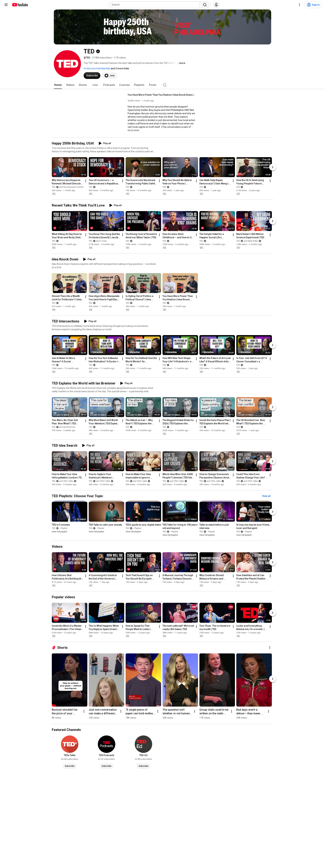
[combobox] (155, 5)
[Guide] (6, 5)
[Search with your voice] (216, 4)
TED (90, 187)
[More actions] (85, 180)
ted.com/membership (98, 68)
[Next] (272, 167)
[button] (133, 130)
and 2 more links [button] (120, 68)
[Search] (204, 4)
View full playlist (59, 531)
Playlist (64, 528)
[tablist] (162, 85)
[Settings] (299, 5)
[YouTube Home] (19, 4)
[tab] (58, 85)
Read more (133, 130)
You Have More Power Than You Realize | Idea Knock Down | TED (162, 94)
